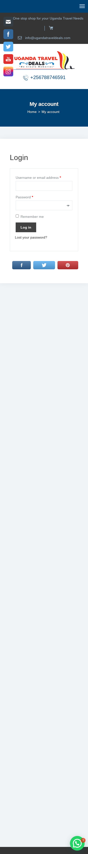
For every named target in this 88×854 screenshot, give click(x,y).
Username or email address (38, 178)
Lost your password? (31, 237)
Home (32, 112)
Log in (26, 227)
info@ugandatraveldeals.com (47, 38)
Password (24, 197)
